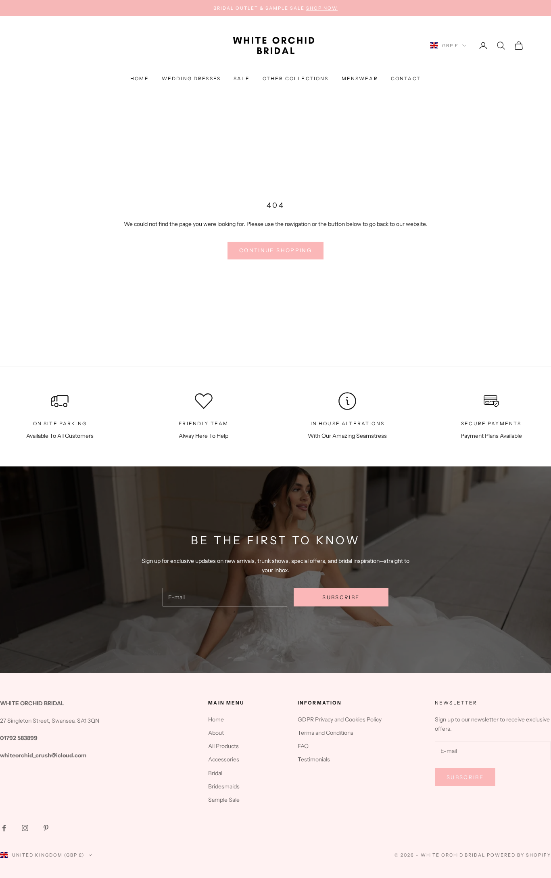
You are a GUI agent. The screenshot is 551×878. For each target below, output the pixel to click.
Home (139, 78)
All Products (223, 746)
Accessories (223, 759)
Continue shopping (275, 250)
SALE (242, 78)
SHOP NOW (322, 8)
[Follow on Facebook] (4, 828)
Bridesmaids (224, 786)
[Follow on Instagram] (25, 828)
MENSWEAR (360, 78)
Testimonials (314, 759)
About (216, 732)
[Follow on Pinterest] (46, 828)
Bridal (215, 773)
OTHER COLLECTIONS (296, 78)
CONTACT (406, 78)
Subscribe (340, 597)
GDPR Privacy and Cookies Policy (340, 719)
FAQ (303, 746)
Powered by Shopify (519, 855)
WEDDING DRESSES (191, 78)
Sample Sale (224, 799)
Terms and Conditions (325, 732)
